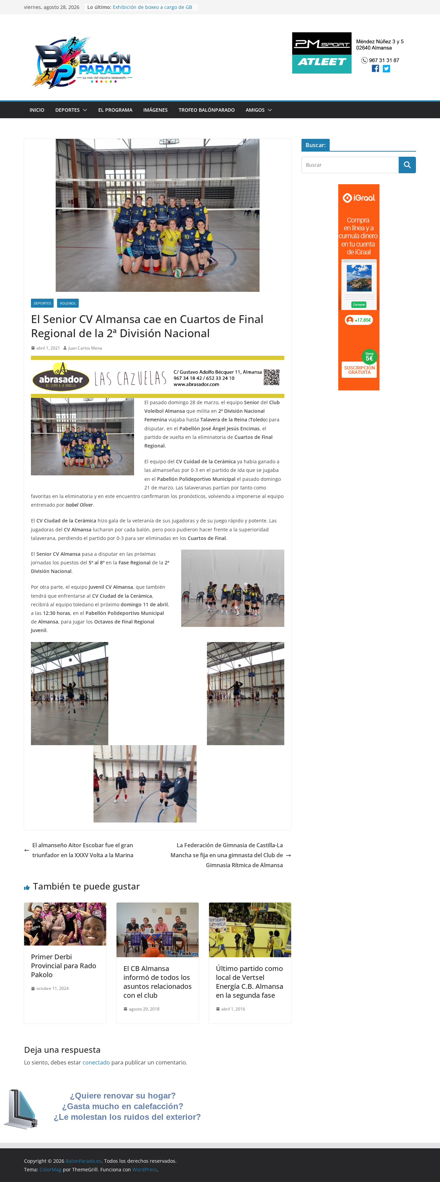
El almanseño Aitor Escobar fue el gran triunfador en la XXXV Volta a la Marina (82, 850)
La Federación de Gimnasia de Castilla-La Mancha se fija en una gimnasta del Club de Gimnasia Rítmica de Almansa (226, 855)
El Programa (115, 110)
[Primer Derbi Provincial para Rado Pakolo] (65, 907)
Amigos (255, 110)
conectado (96, 1062)
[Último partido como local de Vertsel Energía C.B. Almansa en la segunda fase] (250, 907)
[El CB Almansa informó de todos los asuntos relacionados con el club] (158, 907)
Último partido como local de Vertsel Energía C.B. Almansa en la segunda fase (249, 982)
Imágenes (155, 110)
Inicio (37, 110)
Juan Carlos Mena (85, 348)
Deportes (67, 110)
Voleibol (68, 303)
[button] (83, 110)
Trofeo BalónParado (207, 110)
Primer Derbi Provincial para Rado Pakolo (63, 965)
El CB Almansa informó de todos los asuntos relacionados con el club (157, 982)
